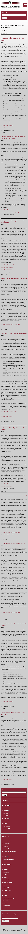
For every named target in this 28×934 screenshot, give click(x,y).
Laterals (5, 867)
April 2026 (6, 815)
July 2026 (6, 808)
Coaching (6, 846)
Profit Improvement (8, 890)
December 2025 (7, 826)
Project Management (8, 893)
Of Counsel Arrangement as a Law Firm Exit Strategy (14, 495)
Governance (6, 861)
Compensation (7, 849)
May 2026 (6, 813)
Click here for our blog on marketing (7, 125)
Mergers (5, 877)
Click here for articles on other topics (7, 127)
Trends (5, 903)
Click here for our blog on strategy (6, 483)
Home (3, 930)
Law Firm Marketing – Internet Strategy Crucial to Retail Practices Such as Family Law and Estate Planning (13, 38)
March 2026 (6, 818)
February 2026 (7, 821)
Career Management (8, 841)
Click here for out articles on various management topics (10, 212)
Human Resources (7, 864)
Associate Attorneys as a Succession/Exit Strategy (13, 543)
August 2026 (6, 805)
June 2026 (6, 810)
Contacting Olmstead (14, 931)
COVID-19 (6, 854)
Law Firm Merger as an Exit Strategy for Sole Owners (14, 333)
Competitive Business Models (10, 851)
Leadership (6, 869)
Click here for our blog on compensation (7, 264)
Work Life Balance (8, 906)
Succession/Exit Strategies (9, 898)
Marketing (6, 874)
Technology (6, 900)
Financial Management (9, 859)
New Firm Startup (8, 880)
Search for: (4, 789)
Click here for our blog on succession (7, 209)
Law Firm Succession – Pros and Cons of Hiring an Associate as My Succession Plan (13, 137)
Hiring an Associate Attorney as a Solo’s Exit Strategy (14, 278)
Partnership (6, 885)
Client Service (7, 843)
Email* (4, 917)
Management (6, 872)
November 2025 (7, 828)
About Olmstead (20, 930)
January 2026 (6, 823)
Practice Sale (6, 887)
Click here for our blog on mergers (6, 416)
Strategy (5, 895)
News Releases (13, 930)
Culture (5, 856)
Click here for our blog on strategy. (7, 779)
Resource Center (7, 930)
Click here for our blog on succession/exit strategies (9, 411)
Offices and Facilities (8, 882)
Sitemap (20, 931)
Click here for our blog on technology (7, 267)
